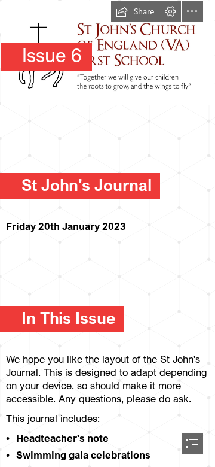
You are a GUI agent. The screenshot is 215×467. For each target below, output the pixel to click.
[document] (107, 233)
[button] (135, 11)
